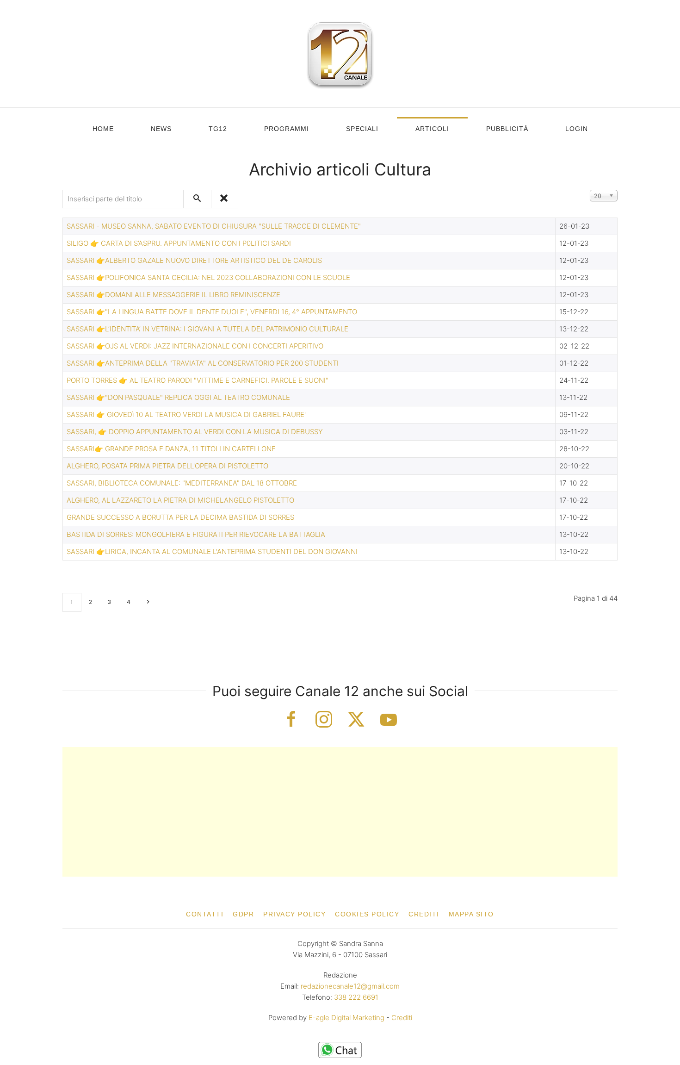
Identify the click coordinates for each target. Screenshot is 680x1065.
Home (103, 128)
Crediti (423, 914)
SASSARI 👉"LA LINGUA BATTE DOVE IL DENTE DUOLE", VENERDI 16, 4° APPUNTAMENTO (212, 311)
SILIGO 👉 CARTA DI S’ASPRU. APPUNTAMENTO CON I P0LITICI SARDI (179, 243)
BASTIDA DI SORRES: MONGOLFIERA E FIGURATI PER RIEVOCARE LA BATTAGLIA (196, 534)
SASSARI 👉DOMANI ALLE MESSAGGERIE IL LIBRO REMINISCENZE (173, 294)
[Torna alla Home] (340, 54)
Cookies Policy (367, 914)
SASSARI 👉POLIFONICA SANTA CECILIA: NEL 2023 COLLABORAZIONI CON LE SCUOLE (208, 277)
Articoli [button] (432, 128)
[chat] (340, 1049)
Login (576, 128)
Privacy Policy (294, 914)
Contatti (204, 914)
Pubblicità (507, 128)
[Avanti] (147, 602)
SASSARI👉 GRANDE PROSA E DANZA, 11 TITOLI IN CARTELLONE (171, 448)
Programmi (286, 128)
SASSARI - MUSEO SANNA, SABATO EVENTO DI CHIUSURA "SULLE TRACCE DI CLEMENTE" (214, 226)
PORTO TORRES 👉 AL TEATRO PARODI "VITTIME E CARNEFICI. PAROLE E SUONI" (197, 380)
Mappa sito (471, 914)
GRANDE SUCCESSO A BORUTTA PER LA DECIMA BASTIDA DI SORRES (180, 517)
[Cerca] (197, 199)
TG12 (218, 128)
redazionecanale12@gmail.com (350, 986)
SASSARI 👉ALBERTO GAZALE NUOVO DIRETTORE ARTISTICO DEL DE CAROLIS (194, 260)
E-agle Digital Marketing (346, 1017)
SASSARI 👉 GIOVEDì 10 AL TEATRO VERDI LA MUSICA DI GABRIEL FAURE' (186, 414)
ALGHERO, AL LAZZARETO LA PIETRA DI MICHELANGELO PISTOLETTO (180, 500)
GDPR (243, 914)
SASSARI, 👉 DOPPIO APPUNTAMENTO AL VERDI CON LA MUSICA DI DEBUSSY (195, 431)
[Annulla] (224, 199)
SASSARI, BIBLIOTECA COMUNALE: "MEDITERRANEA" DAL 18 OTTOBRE (182, 483)
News (161, 128)
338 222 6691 (356, 997)
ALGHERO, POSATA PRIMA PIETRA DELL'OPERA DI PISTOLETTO (167, 465)
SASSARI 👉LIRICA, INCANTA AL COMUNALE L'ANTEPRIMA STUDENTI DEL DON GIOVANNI (212, 551)
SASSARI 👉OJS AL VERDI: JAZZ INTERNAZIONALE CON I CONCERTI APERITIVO (195, 346)
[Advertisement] (340, 812)
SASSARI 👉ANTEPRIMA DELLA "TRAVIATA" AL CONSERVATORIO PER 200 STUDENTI (203, 363)
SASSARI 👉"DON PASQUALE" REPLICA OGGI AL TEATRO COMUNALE (178, 397)
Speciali (362, 128)
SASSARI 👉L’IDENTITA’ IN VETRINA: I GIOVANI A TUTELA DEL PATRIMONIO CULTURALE (207, 328)
